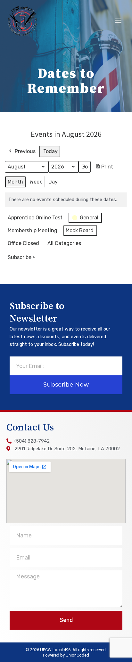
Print (104, 169)
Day (53, 182)
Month (15, 182)
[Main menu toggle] (118, 20)
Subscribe (19, 257)
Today (50, 151)
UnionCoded (77, 655)
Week (35, 182)
